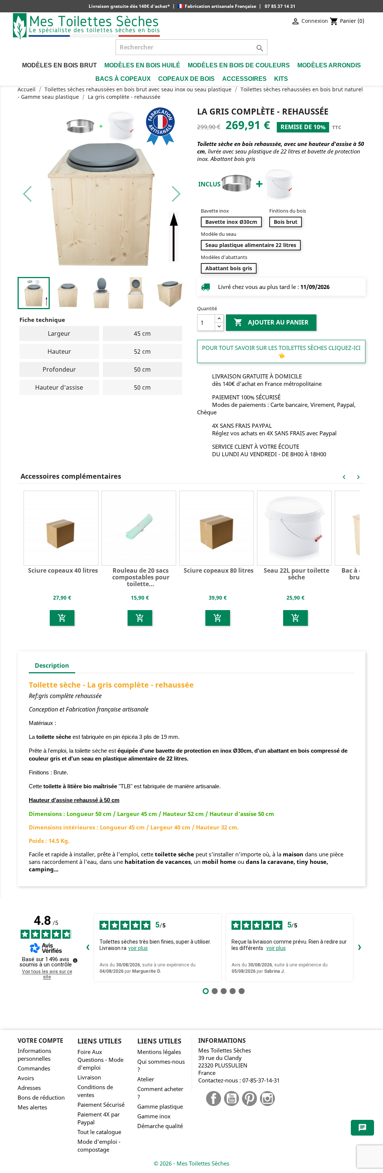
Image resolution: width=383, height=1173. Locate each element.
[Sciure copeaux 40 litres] (62, 527)
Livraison (89, 1077)
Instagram (267, 1098)
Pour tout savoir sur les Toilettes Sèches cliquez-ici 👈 (281, 351)
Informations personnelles (34, 1055)
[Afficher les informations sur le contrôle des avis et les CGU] (75, 960)
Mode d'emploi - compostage (98, 1146)
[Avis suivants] (359, 947)
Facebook (213, 1098)
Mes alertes (32, 1107)
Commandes (34, 1068)
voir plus (138, 948)
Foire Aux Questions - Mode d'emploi (100, 1060)
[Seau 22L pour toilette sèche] (295, 527)
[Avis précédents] (87, 947)
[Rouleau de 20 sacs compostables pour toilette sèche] (139, 527)
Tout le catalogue (99, 1132)
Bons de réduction (41, 1098)
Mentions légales (159, 1052)
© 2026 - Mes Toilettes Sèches (191, 1163)
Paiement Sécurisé (101, 1105)
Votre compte (40, 1040)
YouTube (231, 1098)
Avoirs (26, 1078)
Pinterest (249, 1098)
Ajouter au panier (271, 322)
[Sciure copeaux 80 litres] (217, 527)
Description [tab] (52, 665)
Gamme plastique (160, 1106)
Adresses (29, 1088)
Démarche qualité (160, 1126)
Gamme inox (154, 1116)
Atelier (145, 1079)
